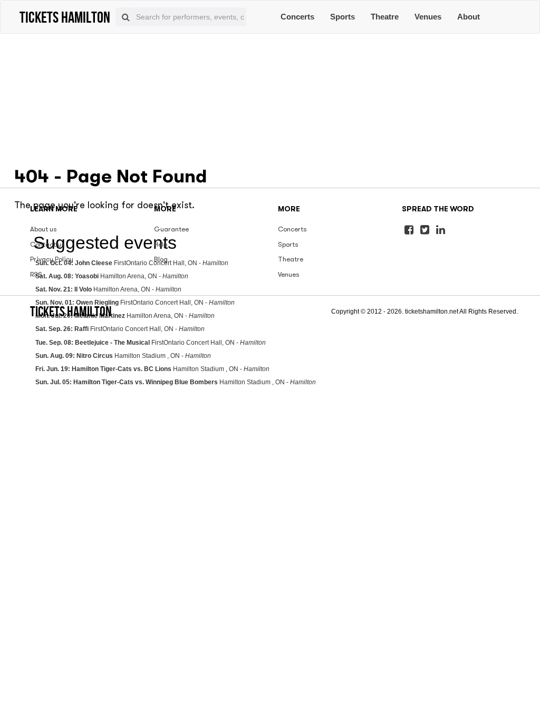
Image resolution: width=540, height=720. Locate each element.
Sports (342, 16)
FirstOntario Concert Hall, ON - (120, 329)
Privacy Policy (51, 259)
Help (160, 244)
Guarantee (171, 229)
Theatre (385, 16)
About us (43, 229)
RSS (36, 274)
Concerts (297, 16)
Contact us (47, 244)
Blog (161, 259)
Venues (427, 16)
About (468, 16)
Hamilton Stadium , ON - (123, 355)
